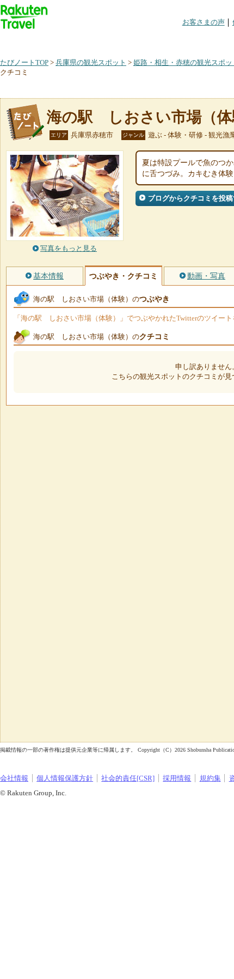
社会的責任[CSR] (128, 778)
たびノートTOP (24, 62)
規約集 (210, 778)
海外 (82, 41)
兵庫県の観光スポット (91, 62)
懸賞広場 (127, 41)
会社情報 (14, 778)
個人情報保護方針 (64, 778)
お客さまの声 (203, 22)
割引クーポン (172, 41)
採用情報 (177, 778)
